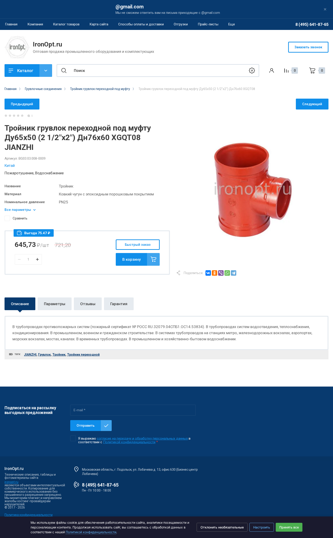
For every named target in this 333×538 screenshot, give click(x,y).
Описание (20, 304)
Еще (231, 24)
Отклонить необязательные (222, 527)
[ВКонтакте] (208, 273)
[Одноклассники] (214, 273)
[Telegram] (233, 273)
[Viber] (221, 273)
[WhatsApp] (227, 273)
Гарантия (118, 304)
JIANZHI (30, 354)
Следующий (312, 104)
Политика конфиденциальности (29, 514)
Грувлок (44, 354)
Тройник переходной (83, 354)
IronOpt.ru (47, 44)
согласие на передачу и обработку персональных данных (142, 438)
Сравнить (20, 218)
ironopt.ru (11, 482)
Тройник (58, 354)
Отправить (85, 426)
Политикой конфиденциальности (129, 442)
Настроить (261, 527)
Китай (10, 165)
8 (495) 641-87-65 (311, 24)
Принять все (289, 527)
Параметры (54, 304)
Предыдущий (22, 104)
